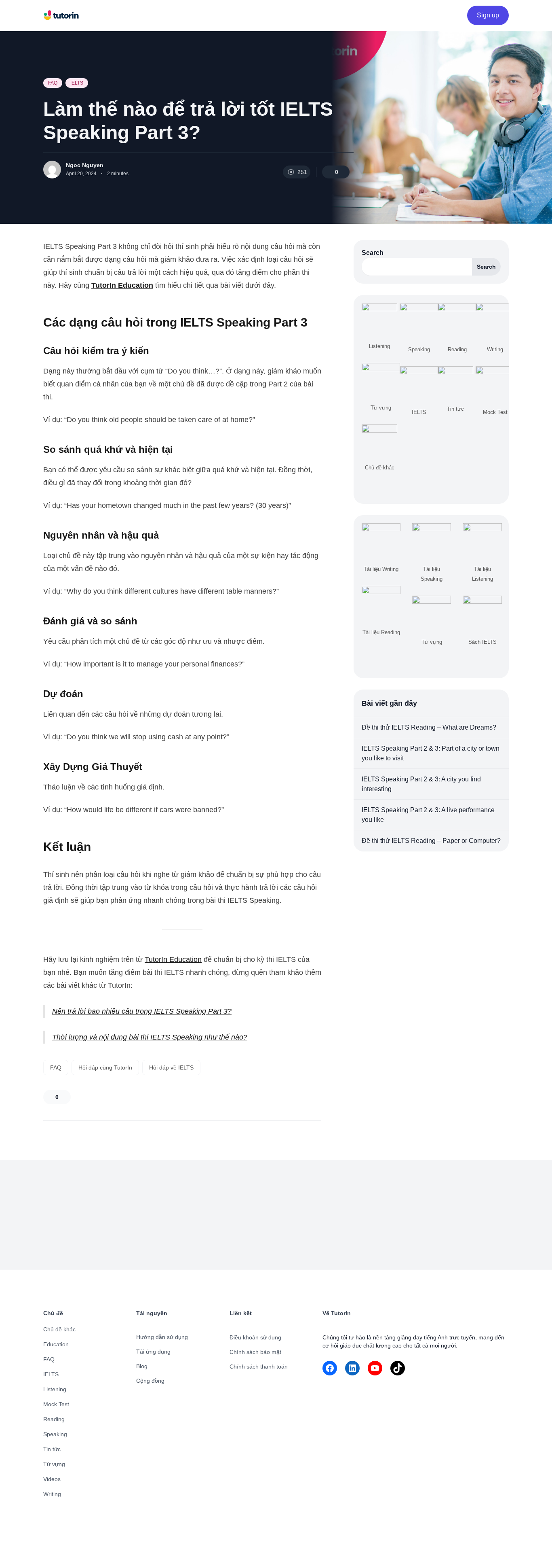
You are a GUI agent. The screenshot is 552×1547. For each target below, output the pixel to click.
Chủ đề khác (59, 1329)
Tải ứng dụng (153, 1351)
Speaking (55, 1434)
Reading (54, 1419)
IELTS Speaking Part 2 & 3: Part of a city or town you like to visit (430, 753)
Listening (54, 1389)
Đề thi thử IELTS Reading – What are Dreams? (429, 727)
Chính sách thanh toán (259, 1366)
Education (56, 1344)
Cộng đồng (150, 1380)
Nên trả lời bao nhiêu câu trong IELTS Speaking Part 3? (142, 1011)
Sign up (488, 15)
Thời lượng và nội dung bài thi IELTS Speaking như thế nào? (149, 1037)
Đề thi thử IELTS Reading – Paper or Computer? (431, 840)
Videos (52, 1479)
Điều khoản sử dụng (255, 1337)
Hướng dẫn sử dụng (162, 1337)
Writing (52, 1494)
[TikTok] (397, 1368)
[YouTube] (375, 1368)
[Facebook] (329, 1368)
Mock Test (56, 1404)
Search (372, 252)
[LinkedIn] (352, 1368)
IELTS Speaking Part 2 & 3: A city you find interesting (421, 784)
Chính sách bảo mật (255, 1352)
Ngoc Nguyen (84, 165)
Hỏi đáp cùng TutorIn (105, 1067)
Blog (141, 1366)
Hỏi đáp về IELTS (171, 1067)
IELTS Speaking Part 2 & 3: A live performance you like (428, 814)
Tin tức (52, 1449)
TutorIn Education (173, 959)
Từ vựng (54, 1464)
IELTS (76, 83)
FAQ (52, 83)
